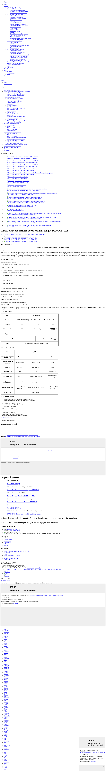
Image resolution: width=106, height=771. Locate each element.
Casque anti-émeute (28, 569)
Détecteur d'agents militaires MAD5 (15, 186)
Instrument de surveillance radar (18, 59)
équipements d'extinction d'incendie (18, 13)
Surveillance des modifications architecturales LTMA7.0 (20, 206)
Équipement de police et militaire (15, 14)
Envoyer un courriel (5, 580)
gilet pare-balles (14, 29)
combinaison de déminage (16, 17)
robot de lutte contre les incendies (15, 7)
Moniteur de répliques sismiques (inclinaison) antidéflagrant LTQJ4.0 (24, 198)
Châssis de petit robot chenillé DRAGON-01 (21, 496)
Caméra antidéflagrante (49, 569)
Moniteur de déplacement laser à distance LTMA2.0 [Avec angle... (23, 190)
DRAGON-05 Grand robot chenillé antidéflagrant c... (24, 514)
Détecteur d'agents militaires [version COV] (17, 182)
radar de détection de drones (17, 39)
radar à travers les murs (15, 27)
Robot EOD (13, 32)
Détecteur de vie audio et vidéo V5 (15, 210)
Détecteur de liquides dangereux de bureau (20, 38)
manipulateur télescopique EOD (18, 18)
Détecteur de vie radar (15, 50)
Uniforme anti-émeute (6, 569)
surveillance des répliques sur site (18, 60)
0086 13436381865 (15, 531)
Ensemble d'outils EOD (15, 31)
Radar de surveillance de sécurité (18, 24)
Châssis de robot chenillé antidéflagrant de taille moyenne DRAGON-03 (23, 436)
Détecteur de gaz (14, 42)
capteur (12, 43)
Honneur (9, 74)
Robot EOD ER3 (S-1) (14, 508)
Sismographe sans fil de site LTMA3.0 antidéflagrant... (20, 194)
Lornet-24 (58, 569)
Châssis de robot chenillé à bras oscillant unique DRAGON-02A (22, 435)
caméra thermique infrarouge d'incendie (19, 55)
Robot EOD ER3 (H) (13, 484)
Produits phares (30, 568)
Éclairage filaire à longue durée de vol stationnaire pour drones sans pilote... (25, 226)
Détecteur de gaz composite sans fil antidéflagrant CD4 (20, 170)
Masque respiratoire (38, 569)
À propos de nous (8, 71)
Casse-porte (13, 21)
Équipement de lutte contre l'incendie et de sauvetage (20, 8)
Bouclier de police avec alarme (17, 35)
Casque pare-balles (14, 28)
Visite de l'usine (11, 73)
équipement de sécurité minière (14, 41)
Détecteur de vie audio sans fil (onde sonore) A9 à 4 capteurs (22, 158)
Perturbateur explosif (15, 36)
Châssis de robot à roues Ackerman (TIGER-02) (22, 502)
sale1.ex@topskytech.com (13, 529)
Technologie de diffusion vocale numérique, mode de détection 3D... (23, 222)
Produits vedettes (8, 84)
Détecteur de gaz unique (16, 46)
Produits (6, 6)
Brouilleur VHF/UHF (17, 569)
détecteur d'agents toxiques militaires (19, 56)
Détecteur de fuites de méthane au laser (19, 45)
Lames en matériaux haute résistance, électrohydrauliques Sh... (22, 214)
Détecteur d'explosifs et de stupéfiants (19, 25)
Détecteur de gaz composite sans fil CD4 (17, 178)
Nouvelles (6, 69)
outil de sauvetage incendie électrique (19, 11)
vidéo (5, 70)
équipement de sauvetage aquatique (15, 63)
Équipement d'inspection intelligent (15, 49)
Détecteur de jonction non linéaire (18, 15)
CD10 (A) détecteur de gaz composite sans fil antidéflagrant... (22, 162)
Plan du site (38, 568)
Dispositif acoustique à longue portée (19, 34)
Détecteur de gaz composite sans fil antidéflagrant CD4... (21, 174)
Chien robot (10, 67)
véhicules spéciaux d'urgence (14, 64)
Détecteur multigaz (14, 48)
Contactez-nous (7, 76)
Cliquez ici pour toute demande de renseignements (13, 566)
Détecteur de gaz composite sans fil (18, 57)
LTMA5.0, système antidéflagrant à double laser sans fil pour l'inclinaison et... (26, 202)
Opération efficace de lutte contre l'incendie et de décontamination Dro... (24, 218)
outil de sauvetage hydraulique (17, 10)
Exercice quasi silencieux (16, 20)
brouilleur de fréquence (15, 22)
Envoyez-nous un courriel (7, 417)
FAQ (5, 543)
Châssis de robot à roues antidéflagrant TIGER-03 (23, 490)
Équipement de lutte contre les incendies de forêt (18, 62)
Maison (5, 4)
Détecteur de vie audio (15, 53)
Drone (8, 66)
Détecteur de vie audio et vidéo (17, 52)
